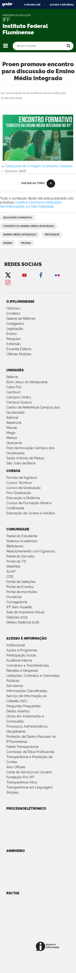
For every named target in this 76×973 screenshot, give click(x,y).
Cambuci (13, 392)
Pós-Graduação (18, 493)
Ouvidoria (14, 597)
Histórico (13, 308)
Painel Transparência (22, 747)
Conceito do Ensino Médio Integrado (28, 226)
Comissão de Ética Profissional (30, 752)
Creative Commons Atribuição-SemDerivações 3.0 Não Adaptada (31, 204)
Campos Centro (18, 397)
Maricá (11, 438)
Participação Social (21, 655)
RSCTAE (12, 893)
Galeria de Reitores (20, 319)
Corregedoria (16, 602)
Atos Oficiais (15, 767)
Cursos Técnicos (19, 483)
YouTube (24, 274)
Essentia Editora (18, 349)
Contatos (13, 313)
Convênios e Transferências (27, 665)
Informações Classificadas (26, 691)
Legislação (14, 329)
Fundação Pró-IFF (20, 777)
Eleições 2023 (17, 617)
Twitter (7, 274)
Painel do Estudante (21, 536)
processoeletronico (26, 808)
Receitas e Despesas (22, 671)
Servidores (14, 686)
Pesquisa (13, 339)
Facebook (40, 274)
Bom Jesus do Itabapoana (27, 382)
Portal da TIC (16, 561)
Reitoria (12, 377)
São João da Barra (20, 463)
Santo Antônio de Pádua (25, 458)
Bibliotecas (14, 546)
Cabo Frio (13, 387)
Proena (26, 243)
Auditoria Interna (19, 660)
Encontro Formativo (17, 217)
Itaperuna (13, 423)
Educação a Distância (23, 498)
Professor (52, 234)
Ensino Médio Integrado (19, 234)
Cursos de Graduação (23, 488)
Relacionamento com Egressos (30, 551)
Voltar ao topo (33, 183)
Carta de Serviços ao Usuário (29, 772)
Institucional (15, 645)
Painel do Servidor (20, 556)
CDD (9, 577)
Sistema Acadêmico (22, 541)
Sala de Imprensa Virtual (25, 612)
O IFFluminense (20, 302)
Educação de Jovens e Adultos (30, 513)
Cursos (13, 471)
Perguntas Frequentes (23, 706)
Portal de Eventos (20, 587)
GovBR (7, 4)
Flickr (57, 274)
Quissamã (14, 443)
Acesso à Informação (26, 638)
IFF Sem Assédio (19, 607)
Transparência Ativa (21, 782)
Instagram (7, 282)
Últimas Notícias (18, 354)
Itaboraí (12, 418)
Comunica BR (32, 4)
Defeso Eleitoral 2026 (22, 622)
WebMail (13, 566)
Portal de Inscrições (21, 592)
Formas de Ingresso (21, 478)
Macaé (11, 428)
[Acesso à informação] (48, 946)
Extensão (13, 344)
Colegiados (15, 324)
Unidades (15, 370)
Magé (10, 433)
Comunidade (17, 529)
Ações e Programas (21, 650)
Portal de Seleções (21, 582)
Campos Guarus (19, 402)
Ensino (7, 243)
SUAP (10, 572)
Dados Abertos (18, 711)
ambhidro (15, 851)
